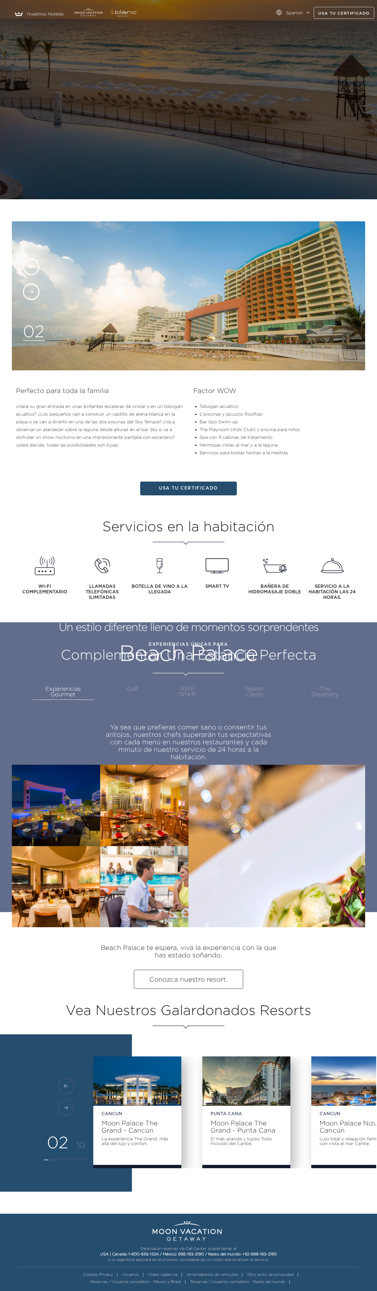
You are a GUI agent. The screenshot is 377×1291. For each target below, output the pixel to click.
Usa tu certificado (344, 13)
